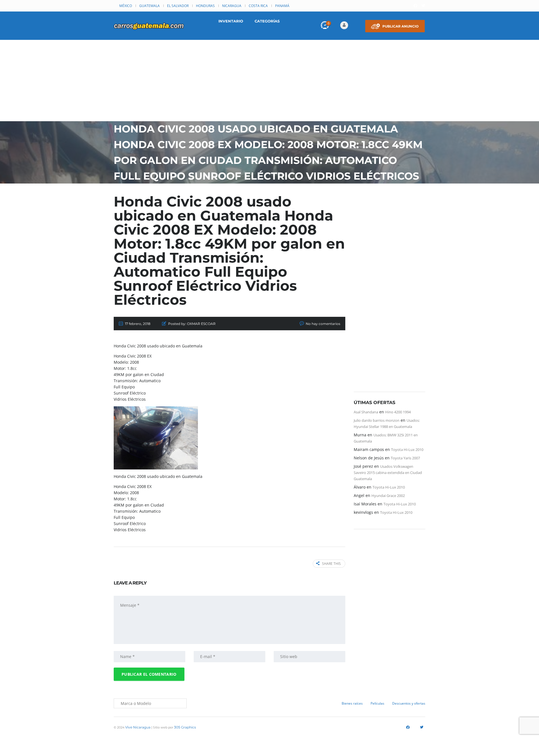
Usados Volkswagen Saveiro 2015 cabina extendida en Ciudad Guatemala (388, 472)
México (125, 5)
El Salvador (178, 5)
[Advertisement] (269, 82)
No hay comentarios (323, 324)
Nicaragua (231, 5)
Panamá (282, 5)
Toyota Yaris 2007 (405, 457)
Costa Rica (258, 5)
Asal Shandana (366, 411)
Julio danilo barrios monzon (376, 420)
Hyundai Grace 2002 (388, 495)
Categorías (267, 21)
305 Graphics (185, 727)
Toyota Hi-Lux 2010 (407, 449)
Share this (331, 563)
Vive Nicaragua (137, 727)
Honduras (205, 5)
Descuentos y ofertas (408, 703)
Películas (377, 703)
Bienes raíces (352, 703)
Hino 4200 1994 (398, 411)
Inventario (230, 21)
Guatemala (149, 5)
